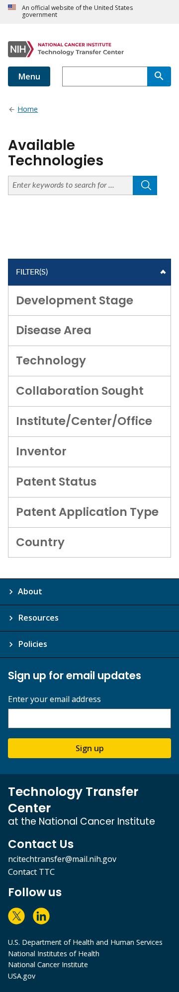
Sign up (90, 748)
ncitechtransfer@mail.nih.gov (62, 858)
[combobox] (104, 76)
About (30, 591)
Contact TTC (31, 871)
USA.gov (21, 976)
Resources (38, 617)
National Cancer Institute (48, 964)
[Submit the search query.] (145, 185)
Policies (32, 643)
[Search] (159, 76)
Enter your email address (54, 699)
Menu (29, 76)
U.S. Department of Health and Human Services (85, 942)
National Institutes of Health (53, 953)
